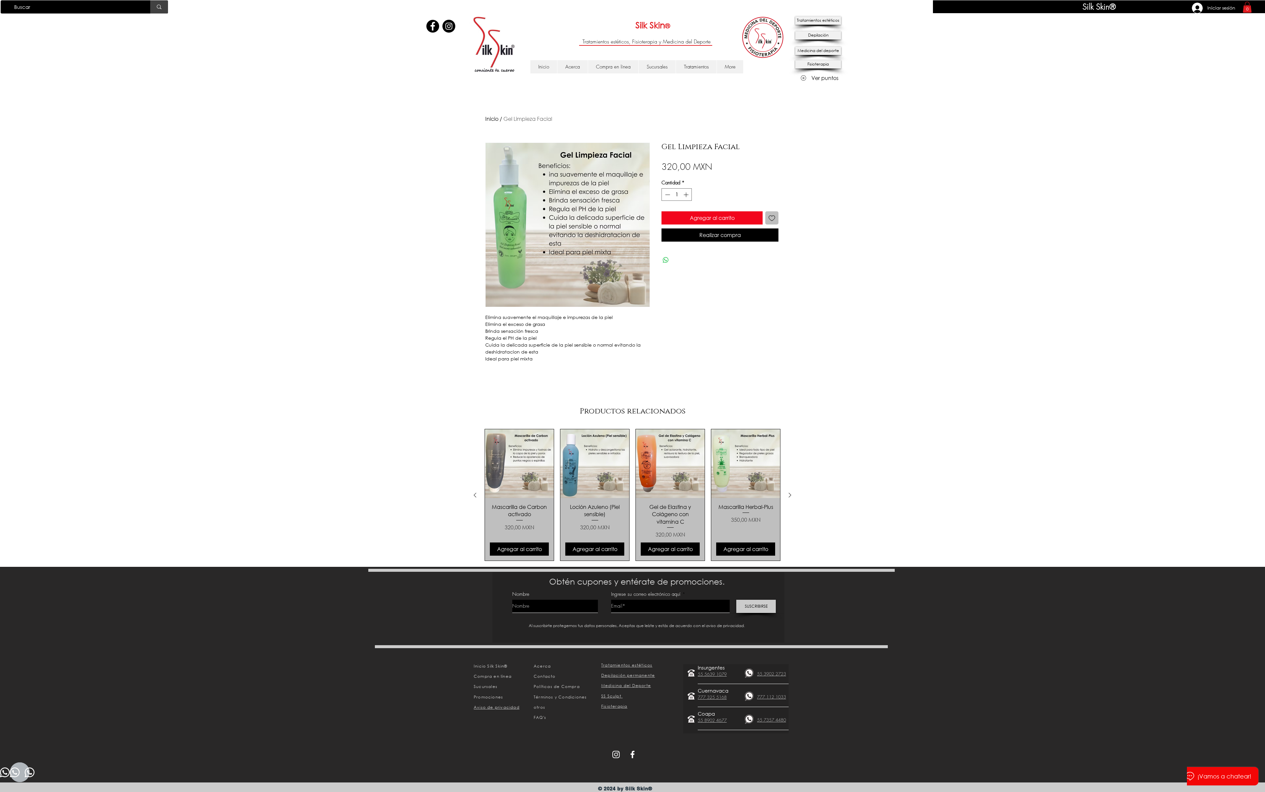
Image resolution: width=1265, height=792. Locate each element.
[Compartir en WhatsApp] (666, 260)
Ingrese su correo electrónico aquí (646, 594)
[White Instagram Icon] (616, 754)
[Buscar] (159, 6)
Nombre (520, 594)
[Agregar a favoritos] (771, 217)
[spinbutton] (676, 195)
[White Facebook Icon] (632, 754)
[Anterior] (475, 495)
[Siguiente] (790, 495)
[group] (632, 495)
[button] (1247, 7)
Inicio (491, 118)
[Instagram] (448, 26)
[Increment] (686, 195)
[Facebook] (432, 26)
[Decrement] (666, 195)
